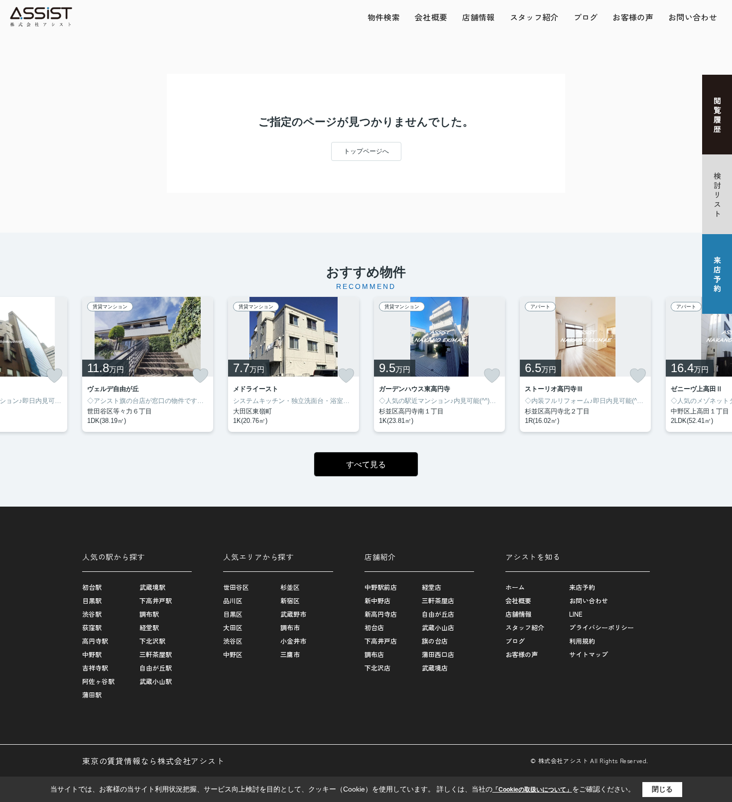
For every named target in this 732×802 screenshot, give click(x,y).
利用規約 (582, 641)
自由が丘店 (438, 614)
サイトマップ (588, 654)
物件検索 (383, 17)
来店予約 (582, 587)
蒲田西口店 (438, 654)
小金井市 (293, 641)
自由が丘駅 (155, 667)
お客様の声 (632, 17)
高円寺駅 (95, 641)
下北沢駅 (152, 641)
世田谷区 (236, 587)
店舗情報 (478, 17)
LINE (575, 614)
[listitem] (148, 364)
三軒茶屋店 (438, 600)
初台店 (374, 627)
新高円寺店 (381, 614)
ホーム (515, 587)
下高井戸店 (381, 641)
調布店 (374, 654)
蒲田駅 (92, 694)
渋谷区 (233, 641)
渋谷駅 (92, 614)
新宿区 (290, 600)
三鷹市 (290, 654)
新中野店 (377, 600)
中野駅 (92, 654)
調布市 (290, 627)
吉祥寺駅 (95, 667)
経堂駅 (149, 627)
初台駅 (92, 587)
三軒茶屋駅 (155, 654)
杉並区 (290, 587)
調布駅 (149, 614)
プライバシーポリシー (601, 627)
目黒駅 (92, 600)
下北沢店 (377, 667)
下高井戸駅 (155, 600)
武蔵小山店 (438, 627)
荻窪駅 (92, 627)
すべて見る (366, 464)
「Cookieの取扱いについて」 (532, 789)
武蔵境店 (435, 667)
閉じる (662, 789)
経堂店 (431, 587)
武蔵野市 (293, 614)
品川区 (233, 600)
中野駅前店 (381, 587)
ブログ (586, 17)
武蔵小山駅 (155, 681)
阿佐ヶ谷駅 (98, 681)
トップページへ (366, 151)
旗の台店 (435, 641)
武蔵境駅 (152, 587)
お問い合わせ (692, 17)
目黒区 (233, 614)
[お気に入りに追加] (54, 375)
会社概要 (431, 17)
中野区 (233, 654)
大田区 (233, 627)
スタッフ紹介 (534, 17)
